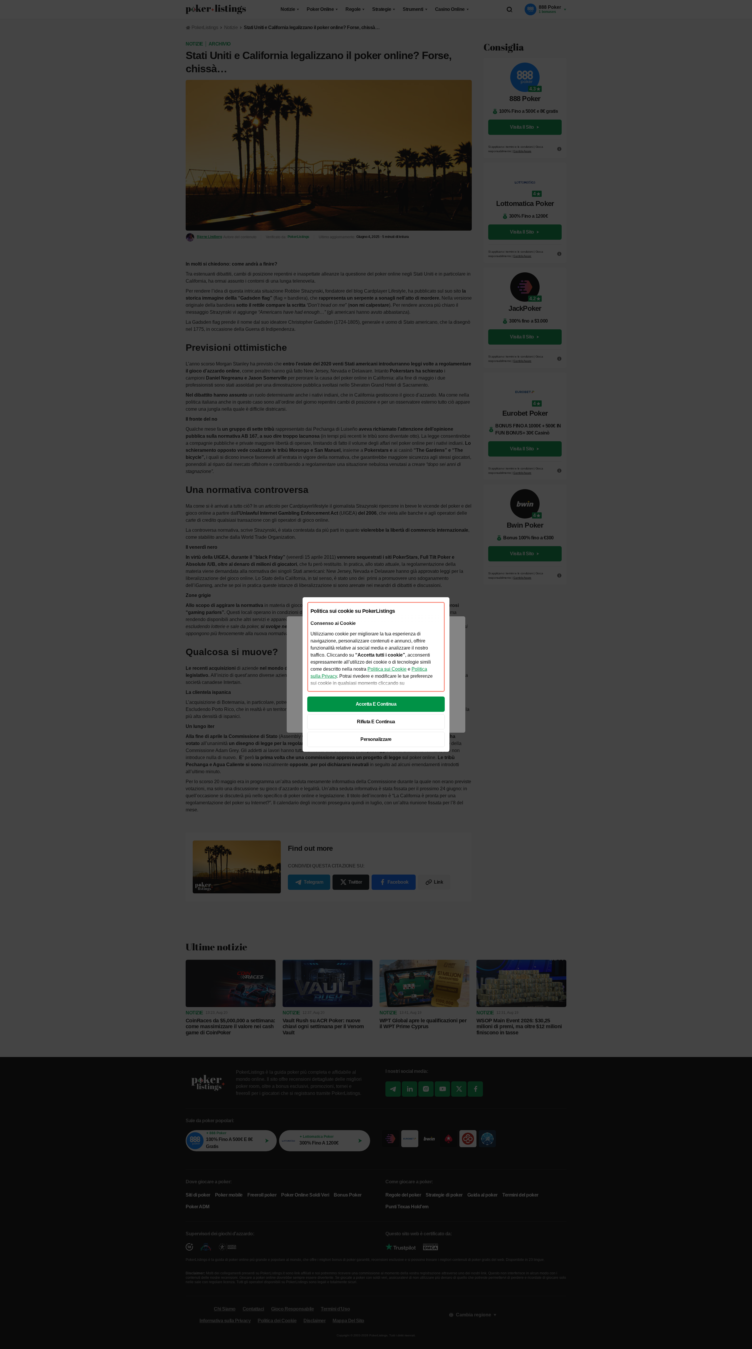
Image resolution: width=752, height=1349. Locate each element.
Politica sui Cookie (387, 669)
